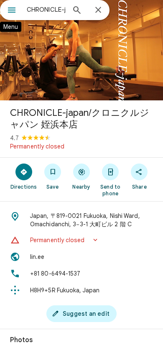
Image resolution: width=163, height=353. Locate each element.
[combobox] (46, 10)
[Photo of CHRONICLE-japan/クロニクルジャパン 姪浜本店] (81, 50)
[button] (81, 240)
